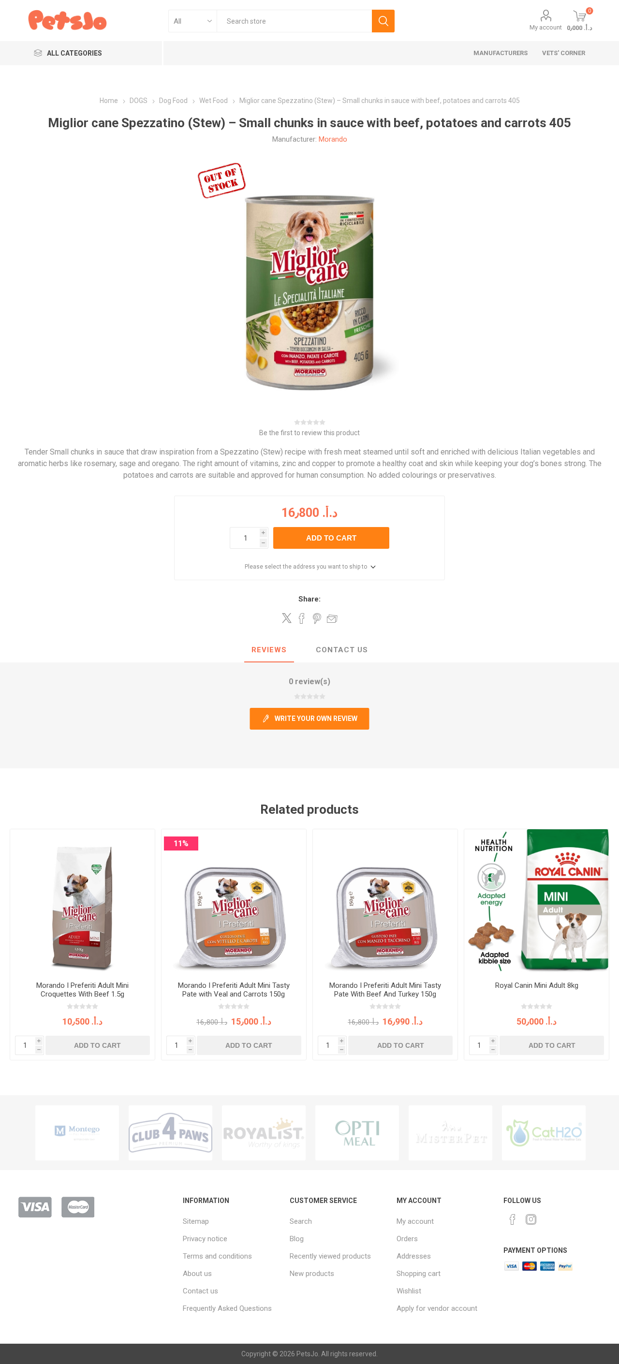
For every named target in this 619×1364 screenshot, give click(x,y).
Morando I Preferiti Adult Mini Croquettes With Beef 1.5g (82, 989)
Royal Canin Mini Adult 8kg (536, 985)
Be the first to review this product (309, 433)
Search (383, 21)
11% (181, 843)
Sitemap (196, 1221)
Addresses (414, 1256)
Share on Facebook (301, 618)
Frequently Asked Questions (227, 1308)
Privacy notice (205, 1238)
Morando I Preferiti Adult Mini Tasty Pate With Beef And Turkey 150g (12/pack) (385, 994)
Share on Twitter (287, 618)
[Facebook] (512, 1219)
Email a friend (332, 618)
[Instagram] (531, 1219)
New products (312, 1273)
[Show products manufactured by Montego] (77, 1132)
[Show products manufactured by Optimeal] (357, 1132)
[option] (77, 1132)
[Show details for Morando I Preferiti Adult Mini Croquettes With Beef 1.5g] (82, 901)
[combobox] (294, 21)
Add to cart (331, 538)
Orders (407, 1238)
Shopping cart (419, 1273)
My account (546, 27)
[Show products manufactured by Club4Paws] (170, 1132)
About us (197, 1273)
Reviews (269, 649)
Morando (333, 139)
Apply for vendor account (437, 1308)
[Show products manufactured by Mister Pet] (450, 1132)
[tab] (269, 650)
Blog (297, 1238)
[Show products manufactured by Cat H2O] (544, 1132)
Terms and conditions (217, 1256)
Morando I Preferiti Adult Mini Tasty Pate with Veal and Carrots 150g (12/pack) (234, 994)
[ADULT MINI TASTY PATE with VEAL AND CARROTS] (234, 901)
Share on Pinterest (317, 618)
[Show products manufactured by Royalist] (264, 1132)
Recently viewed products (330, 1256)
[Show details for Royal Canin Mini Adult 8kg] (536, 901)
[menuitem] (231, 1221)
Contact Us (342, 649)
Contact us (200, 1291)
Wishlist (409, 1291)
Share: (309, 599)
